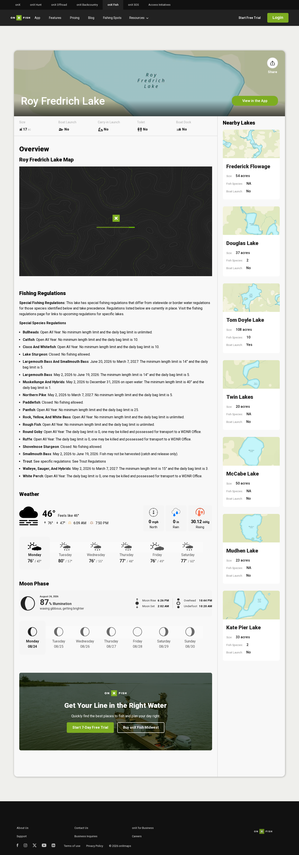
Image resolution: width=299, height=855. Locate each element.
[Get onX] (115, 219)
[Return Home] (203, 232)
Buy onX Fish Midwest (141, 727)
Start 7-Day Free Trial (90, 727)
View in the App (254, 101)
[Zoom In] (203, 199)
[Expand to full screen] (203, 220)
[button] (272, 62)
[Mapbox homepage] (30, 272)
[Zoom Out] (203, 209)
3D (203, 187)
